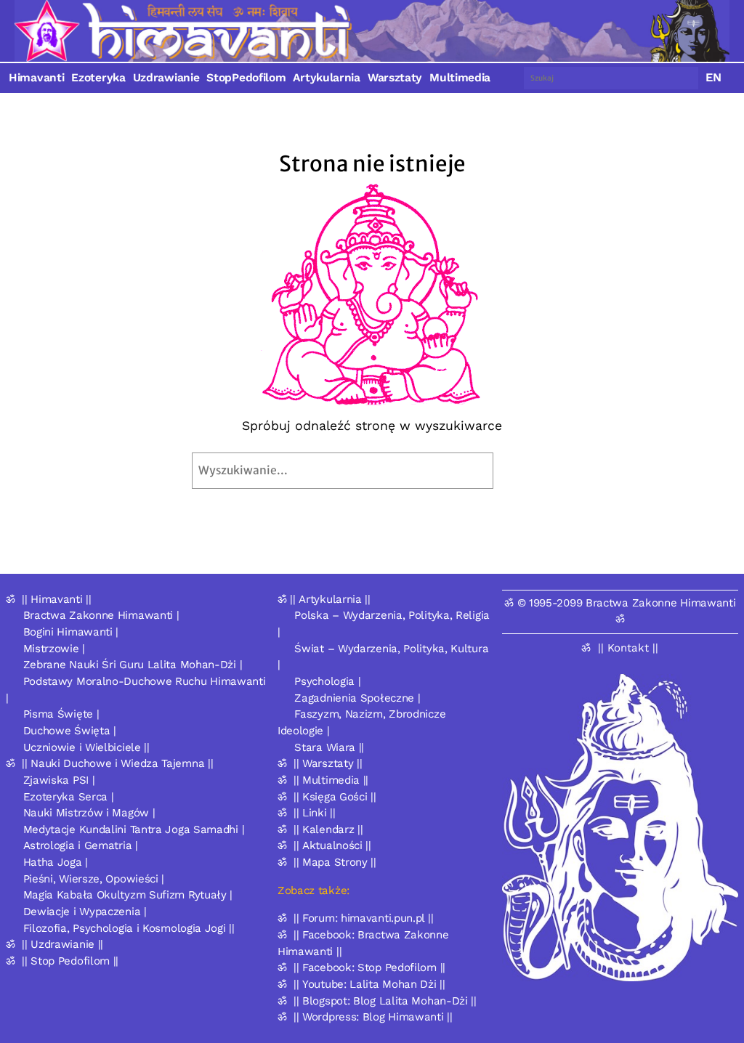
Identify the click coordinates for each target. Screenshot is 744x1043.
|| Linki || (315, 812)
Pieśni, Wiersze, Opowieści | (94, 878)
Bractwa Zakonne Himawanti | (101, 615)
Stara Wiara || (329, 747)
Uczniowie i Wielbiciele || (86, 747)
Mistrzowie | (54, 648)
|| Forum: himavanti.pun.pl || (363, 918)
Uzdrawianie (166, 77)
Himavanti (36, 77)
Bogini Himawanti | (71, 631)
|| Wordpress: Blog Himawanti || (373, 1016)
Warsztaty (395, 77)
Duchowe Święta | (69, 730)
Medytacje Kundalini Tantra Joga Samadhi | (134, 829)
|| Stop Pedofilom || (70, 960)
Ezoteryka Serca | (68, 796)
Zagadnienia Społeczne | (357, 698)
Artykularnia (326, 77)
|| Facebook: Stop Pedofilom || (369, 967)
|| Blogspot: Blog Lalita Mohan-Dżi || (385, 1000)
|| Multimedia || (331, 780)
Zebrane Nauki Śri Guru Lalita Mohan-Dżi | (133, 664)
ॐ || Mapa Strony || (327, 862)
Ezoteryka (98, 77)
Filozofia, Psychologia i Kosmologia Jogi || (129, 928)
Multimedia (459, 77)
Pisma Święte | (61, 714)
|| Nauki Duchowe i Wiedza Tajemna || (117, 763)
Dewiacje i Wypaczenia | (85, 911)
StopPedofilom (246, 77)
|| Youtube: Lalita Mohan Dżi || (369, 984)
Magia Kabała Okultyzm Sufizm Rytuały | (128, 894)
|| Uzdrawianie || (62, 944)
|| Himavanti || (57, 599)
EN (713, 77)
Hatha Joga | (55, 862)
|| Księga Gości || (335, 796)
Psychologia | (327, 681)
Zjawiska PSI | (59, 780)
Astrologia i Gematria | (80, 845)
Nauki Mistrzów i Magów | (89, 812)
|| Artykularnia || (330, 599)
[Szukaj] (527, 470)
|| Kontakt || (628, 647)
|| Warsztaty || (328, 763)
